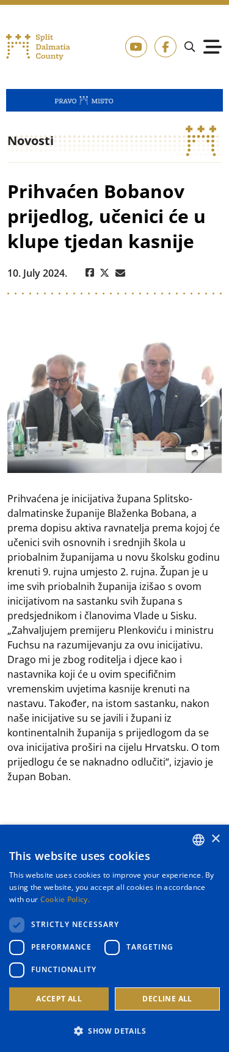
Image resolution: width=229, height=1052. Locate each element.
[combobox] (198, 840)
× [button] (215, 839)
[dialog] (114, 938)
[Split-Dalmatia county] (38, 47)
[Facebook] (89, 273)
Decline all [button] (167, 998)
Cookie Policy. (65, 899)
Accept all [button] (59, 998)
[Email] (120, 273)
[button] (114, 1030)
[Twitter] (104, 273)
